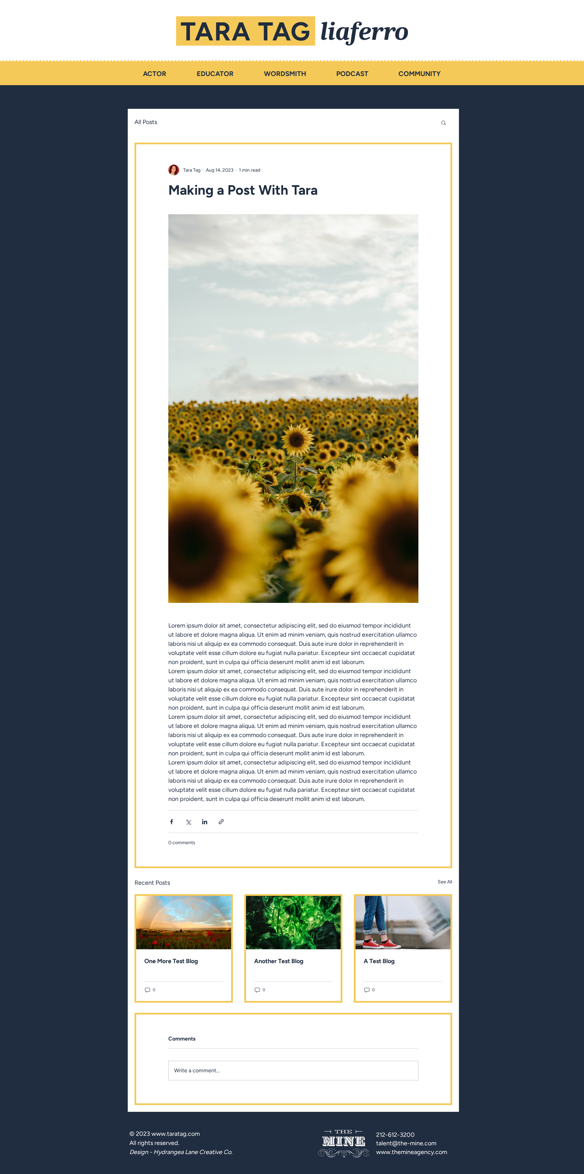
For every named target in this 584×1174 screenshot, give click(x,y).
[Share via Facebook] (171, 821)
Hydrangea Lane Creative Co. (193, 1152)
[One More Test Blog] (183, 922)
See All (445, 882)
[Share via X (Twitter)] (188, 821)
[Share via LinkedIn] (204, 821)
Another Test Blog (278, 961)
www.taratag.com (175, 1134)
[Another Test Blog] (293, 922)
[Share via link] (221, 821)
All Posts (146, 122)
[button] (443, 122)
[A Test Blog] (403, 922)
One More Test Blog (171, 961)
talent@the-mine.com (406, 1143)
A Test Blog (379, 961)
